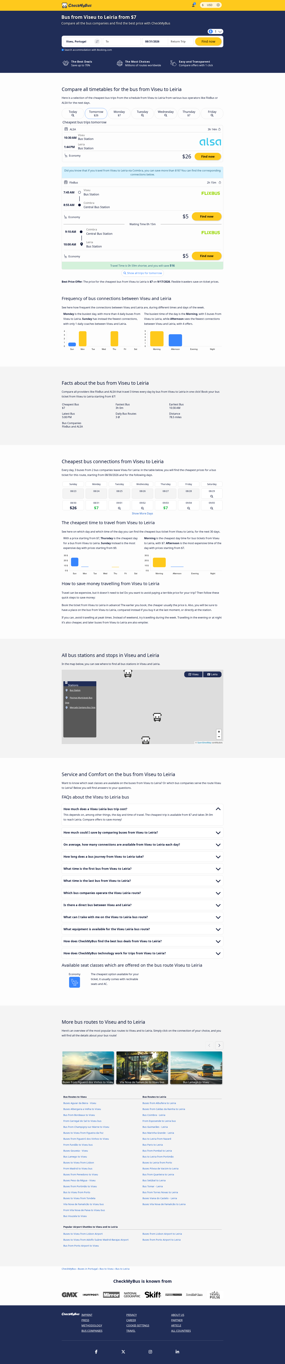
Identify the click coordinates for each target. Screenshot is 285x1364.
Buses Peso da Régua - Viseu (79, 1180)
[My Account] (193, 5)
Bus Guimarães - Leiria (155, 1126)
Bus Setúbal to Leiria (154, 1180)
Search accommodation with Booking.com (88, 49)
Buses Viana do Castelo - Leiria (159, 1198)
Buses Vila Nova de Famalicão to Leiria (164, 1204)
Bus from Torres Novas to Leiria (160, 1192)
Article (176, 1325)
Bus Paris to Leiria (152, 1144)
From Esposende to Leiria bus (159, 1120)
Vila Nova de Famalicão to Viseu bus (83, 1204)
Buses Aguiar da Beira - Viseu (79, 1103)
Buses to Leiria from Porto (157, 1162)
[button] (157, 717)
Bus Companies (91, 1331)
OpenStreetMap (204, 742)
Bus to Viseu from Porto (76, 1192)
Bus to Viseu (106, 1268)
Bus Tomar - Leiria (152, 1186)
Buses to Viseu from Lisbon (78, 1162)
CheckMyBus (69, 1268)
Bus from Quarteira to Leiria (158, 1174)
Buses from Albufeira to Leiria (159, 1103)
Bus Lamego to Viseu (75, 1156)
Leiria (214, 674)
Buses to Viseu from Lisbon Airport (83, 1233)
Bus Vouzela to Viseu (75, 1216)
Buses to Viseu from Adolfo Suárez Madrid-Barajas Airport (95, 1239)
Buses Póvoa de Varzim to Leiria (160, 1168)
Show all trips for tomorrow (144, 273)
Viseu (195, 674)
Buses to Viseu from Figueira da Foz (83, 1132)
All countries (181, 1331)
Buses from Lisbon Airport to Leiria (162, 1233)
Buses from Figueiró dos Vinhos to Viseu (86, 1138)
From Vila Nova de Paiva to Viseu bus (84, 1210)
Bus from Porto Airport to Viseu (81, 1245)
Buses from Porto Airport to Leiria (161, 1239)
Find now (208, 156)
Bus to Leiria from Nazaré (156, 1138)
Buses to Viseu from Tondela (79, 1198)
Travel (130, 1331)
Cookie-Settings (137, 1325)
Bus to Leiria (122, 1268)
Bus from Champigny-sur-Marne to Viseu (86, 1126)
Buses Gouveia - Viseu (75, 1150)
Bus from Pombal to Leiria (157, 1150)
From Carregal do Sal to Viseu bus (82, 1120)
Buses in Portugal (88, 1268)
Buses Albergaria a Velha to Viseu (82, 1109)
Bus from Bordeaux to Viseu (79, 1115)
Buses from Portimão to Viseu (80, 1186)
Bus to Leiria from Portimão (158, 1156)
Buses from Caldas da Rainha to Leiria (163, 1109)
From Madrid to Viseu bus (77, 1168)
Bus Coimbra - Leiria (153, 1115)
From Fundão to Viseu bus (78, 1144)
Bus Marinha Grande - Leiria (158, 1132)
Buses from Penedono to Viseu (80, 1174)
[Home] (77, 5)
